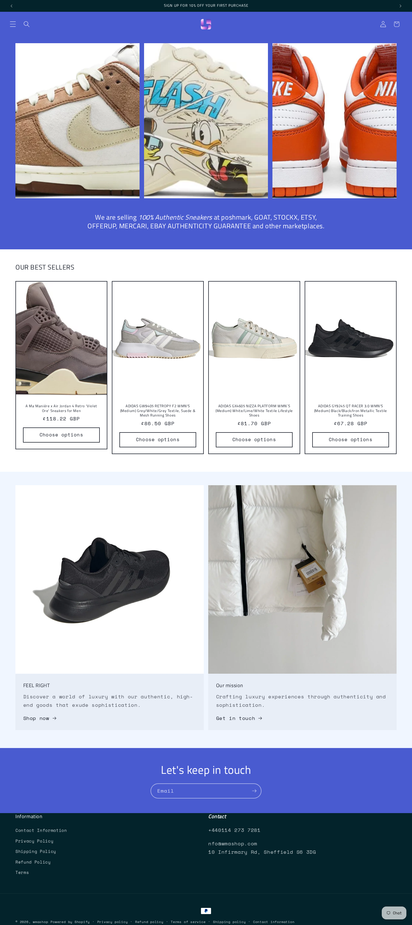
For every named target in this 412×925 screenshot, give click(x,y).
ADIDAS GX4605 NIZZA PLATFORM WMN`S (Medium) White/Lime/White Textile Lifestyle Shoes (254, 410)
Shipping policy (229, 921)
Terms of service (188, 921)
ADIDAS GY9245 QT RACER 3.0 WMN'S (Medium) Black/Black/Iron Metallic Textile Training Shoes (350, 410)
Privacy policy (112, 921)
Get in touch (235, 718)
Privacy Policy (34, 841)
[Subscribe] (254, 791)
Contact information (274, 921)
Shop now (36, 718)
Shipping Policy (35, 851)
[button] (13, 24)
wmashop (40, 921)
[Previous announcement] (11, 6)
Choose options (61, 434)
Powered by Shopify (70, 921)
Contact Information (41, 830)
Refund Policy (33, 862)
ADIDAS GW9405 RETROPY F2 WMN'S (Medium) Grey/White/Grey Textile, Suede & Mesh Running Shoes (158, 410)
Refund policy (149, 921)
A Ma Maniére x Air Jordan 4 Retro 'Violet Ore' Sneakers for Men (61, 408)
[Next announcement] (400, 6)
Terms (22, 872)
